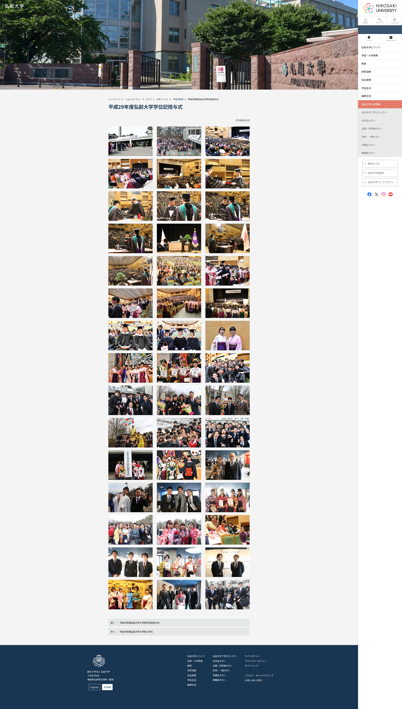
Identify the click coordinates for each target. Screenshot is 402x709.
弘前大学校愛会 (376, 172)
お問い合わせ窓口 (253, 680)
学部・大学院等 (195, 660)
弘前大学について (196, 656)
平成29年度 (178, 99)
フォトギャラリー (133, 99)
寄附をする (374, 163)
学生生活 (191, 679)
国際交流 (191, 684)
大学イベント (162, 99)
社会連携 (191, 675)
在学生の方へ (219, 660)
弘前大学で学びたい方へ (225, 656)
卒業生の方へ (219, 675)
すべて (149, 99)
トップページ (114, 99)
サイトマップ (251, 665)
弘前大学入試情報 (370, 104)
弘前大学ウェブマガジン (381, 182)
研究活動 (191, 670)
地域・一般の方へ (221, 670)
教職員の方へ (219, 679)
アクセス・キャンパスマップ (259, 675)
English (94, 687)
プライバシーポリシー (256, 660)
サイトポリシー (252, 656)
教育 (189, 665)
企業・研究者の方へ (223, 665)
